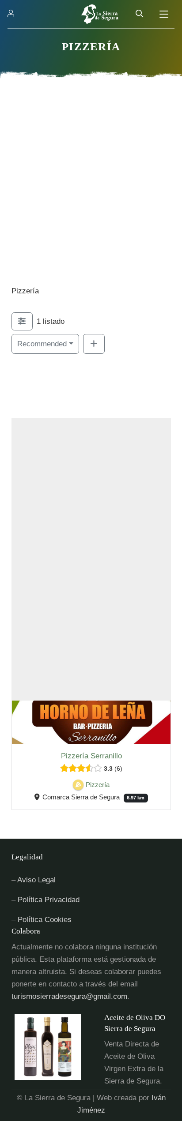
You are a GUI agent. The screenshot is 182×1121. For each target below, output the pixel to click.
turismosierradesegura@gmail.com (69, 996)
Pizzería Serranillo (91, 755)
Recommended (42, 344)
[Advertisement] (91, 190)
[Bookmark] (23, 734)
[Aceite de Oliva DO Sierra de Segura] (57, 1047)
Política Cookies (45, 919)
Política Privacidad (49, 900)
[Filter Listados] (22, 321)
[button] (164, 14)
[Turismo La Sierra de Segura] (99, 14)
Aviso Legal (36, 880)
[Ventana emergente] (11, 14)
